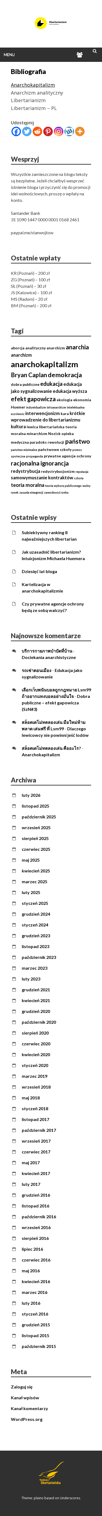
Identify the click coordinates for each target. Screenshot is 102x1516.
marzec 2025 (34, 881)
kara (65, 413)
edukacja (51, 383)
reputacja (82, 471)
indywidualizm (36, 407)
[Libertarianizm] (51, 28)
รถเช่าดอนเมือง (36, 670)
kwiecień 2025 (36, 870)
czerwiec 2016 (36, 1259)
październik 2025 (39, 816)
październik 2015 (39, 1346)
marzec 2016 (34, 1292)
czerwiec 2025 (36, 849)
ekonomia (82, 399)
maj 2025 (31, 859)
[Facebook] (16, 131)
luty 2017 (31, 1184)
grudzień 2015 (36, 1324)
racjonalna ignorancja (40, 463)
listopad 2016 (35, 1205)
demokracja (65, 375)
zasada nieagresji (31, 492)
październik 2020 (39, 1022)
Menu (9, 54)
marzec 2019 (34, 1076)
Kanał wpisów (25, 1397)
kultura (18, 426)
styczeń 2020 (35, 1065)
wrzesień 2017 (36, 1140)
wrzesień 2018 (36, 1086)
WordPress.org (26, 1419)
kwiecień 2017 (36, 1173)
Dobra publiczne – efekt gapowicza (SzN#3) (56, 703)
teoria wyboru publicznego (63, 485)
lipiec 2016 (32, 1248)
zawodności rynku (56, 492)
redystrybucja (25, 471)
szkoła (79, 478)
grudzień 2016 (36, 1194)
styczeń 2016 (35, 1313)
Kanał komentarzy (29, 1408)
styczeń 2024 (35, 924)
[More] (80, 131)
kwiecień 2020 (36, 1054)
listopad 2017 (35, 1119)
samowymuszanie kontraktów (42, 477)
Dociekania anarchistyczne (49, 657)
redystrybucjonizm (58, 471)
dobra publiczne (25, 384)
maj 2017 (31, 1162)
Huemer (18, 407)
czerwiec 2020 (36, 1043)
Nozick (54, 433)
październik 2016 (39, 1216)
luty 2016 (31, 1303)
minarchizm (37, 433)
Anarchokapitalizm (33, 85)
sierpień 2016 (35, 1238)
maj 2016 (31, 1270)
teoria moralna (27, 485)
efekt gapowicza (33, 399)
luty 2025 (31, 892)
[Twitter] (27, 131)
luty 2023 (31, 978)
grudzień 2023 (36, 935)
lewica (32, 426)
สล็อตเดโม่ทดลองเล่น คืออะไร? (51, 748)
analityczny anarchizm (45, 348)
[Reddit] (37, 131)
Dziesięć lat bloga (39, 571)
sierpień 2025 (35, 838)
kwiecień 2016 (36, 1281)
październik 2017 (39, 1130)
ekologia (64, 399)
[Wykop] (69, 131)
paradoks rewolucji (47, 442)
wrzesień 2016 (36, 1227)
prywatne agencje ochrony (67, 456)
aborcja (17, 348)
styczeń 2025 (35, 903)
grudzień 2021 (36, 989)
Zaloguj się (22, 1386)
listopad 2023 (35, 946)
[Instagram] (58, 131)
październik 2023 (39, 957)
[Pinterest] (48, 131)
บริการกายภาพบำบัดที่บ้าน (47, 650)
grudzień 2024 (36, 913)
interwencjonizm (42, 413)
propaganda (34, 456)
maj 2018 (31, 1097)
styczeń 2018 (35, 1108)
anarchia (77, 347)
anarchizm (21, 355)
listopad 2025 (35, 805)
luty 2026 (31, 795)
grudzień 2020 (36, 1011)
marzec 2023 (34, 967)
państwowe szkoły (55, 449)
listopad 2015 (35, 1335)
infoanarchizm (56, 407)
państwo (77, 441)
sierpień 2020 (35, 1032)
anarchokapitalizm (44, 364)
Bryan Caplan (29, 375)
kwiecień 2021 (36, 1000)
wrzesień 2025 (36, 827)
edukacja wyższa (70, 391)
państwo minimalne (24, 449)
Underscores (70, 1498)
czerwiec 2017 (36, 1151)
